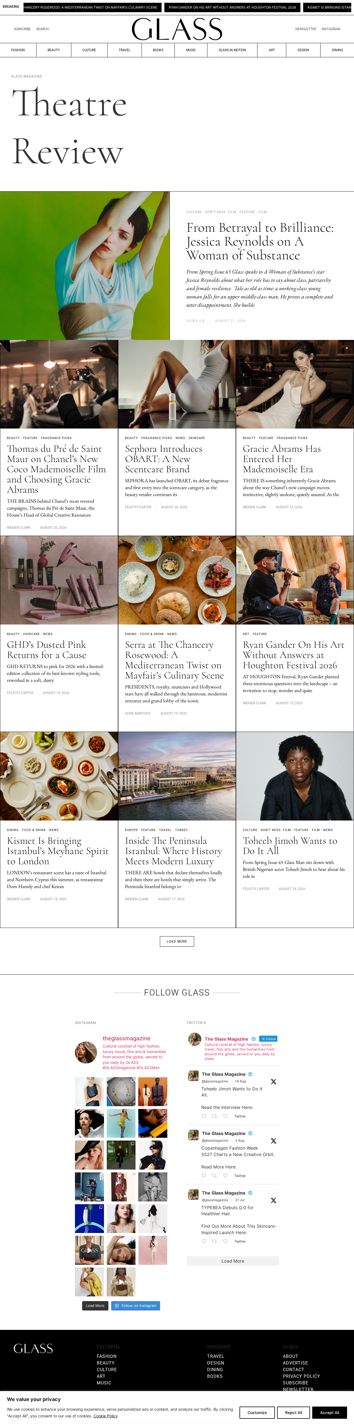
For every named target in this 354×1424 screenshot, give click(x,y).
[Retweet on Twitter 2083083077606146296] (216, 1241)
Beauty (54, 50)
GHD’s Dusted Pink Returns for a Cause (46, 649)
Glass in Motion (232, 50)
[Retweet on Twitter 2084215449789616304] (216, 1176)
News (180, 438)
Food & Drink (152, 634)
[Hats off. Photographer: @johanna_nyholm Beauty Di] (89, 1155)
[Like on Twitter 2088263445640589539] (227, 1116)
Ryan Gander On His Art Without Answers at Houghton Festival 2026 (148, 7)
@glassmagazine (215, 1081)
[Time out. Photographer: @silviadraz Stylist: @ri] (89, 1282)
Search (42, 29)
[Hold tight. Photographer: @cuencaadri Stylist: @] (89, 1091)
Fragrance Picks (56, 438)
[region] (177, 1407)
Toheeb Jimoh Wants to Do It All (290, 845)
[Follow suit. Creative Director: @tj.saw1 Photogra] (152, 1250)
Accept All (329, 1412)
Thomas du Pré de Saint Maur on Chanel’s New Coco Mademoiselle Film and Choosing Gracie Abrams (56, 469)
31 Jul (239, 1200)
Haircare (31, 634)
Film (316, 830)
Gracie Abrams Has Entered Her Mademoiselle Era (282, 458)
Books (158, 50)
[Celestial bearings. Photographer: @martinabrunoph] (121, 1091)
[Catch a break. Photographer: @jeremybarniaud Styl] (89, 1186)
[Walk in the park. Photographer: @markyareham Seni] (121, 1155)
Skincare (197, 438)
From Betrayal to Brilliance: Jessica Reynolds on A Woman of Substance (260, 241)
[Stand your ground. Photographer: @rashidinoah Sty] (152, 1091)
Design (303, 50)
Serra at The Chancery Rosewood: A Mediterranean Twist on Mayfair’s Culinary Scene (174, 660)
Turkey (181, 830)
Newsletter (305, 29)
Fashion (18, 50)
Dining (337, 50)
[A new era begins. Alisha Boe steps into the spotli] (89, 1250)
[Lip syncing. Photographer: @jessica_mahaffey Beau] (121, 1218)
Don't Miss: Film (276, 830)
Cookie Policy (105, 1415)
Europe (131, 830)
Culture (89, 50)
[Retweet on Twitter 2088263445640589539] (216, 1116)
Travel (124, 50)
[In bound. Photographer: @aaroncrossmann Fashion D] (121, 1186)
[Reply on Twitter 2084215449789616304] (205, 1176)
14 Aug (240, 1081)
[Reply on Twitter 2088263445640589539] (205, 1116)
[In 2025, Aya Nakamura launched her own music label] (152, 1186)
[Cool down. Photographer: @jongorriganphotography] (152, 1123)
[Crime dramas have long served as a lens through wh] (121, 1123)
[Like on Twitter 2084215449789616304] (227, 1176)
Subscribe (22, 29)
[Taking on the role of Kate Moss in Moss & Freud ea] (121, 1250)
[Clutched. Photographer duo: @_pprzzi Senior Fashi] (152, 1155)
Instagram (331, 29)
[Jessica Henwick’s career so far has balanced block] (152, 1218)
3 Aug (239, 1140)
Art (272, 50)
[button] (177, 941)
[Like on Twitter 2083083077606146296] (227, 1241)
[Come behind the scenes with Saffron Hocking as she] (121, 1282)
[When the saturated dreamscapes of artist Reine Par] (89, 1218)
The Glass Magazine (224, 1074)
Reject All (293, 1412)
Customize (257, 1412)
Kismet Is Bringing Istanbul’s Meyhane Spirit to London (274, 7)
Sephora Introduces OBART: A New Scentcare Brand (163, 458)
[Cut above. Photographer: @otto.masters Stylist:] (89, 1123)
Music (191, 50)
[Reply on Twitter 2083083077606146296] (205, 1241)
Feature (30, 438)
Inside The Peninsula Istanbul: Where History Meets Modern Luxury (173, 850)
